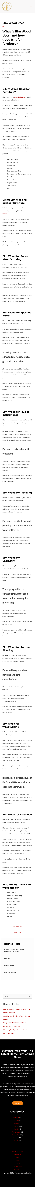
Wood (4, 27)
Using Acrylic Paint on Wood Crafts (14, 1023)
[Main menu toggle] (31, 6)
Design (16, 1123)
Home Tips (16, 1135)
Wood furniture (17, 1151)
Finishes (15, 1126)
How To (15, 1138)
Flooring (16, 1129)
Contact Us (17, 1169)
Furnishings (16, 1132)
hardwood (5, 214)
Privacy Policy (17, 1166)
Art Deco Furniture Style (11, 1026)
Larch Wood (9, 965)
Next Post (17, 932)
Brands (16, 1120)
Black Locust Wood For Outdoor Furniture (14, 950)
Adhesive (16, 1117)
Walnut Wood (10, 973)
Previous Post (17, 927)
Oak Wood (8, 958)
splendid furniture (20, 97)
